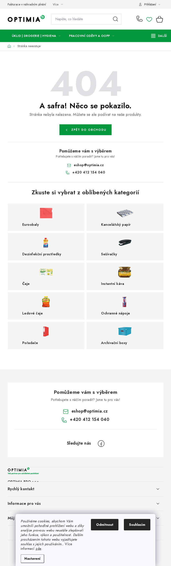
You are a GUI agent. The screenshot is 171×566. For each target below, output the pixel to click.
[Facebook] (101, 443)
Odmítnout (104, 524)
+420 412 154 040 (140, 19)
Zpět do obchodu (88, 130)
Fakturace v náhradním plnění (27, 4)
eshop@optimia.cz (89, 165)
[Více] (159, 36)
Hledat (115, 19)
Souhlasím (137, 524)
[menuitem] (36, 36)
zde (38, 548)
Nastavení (32, 558)
